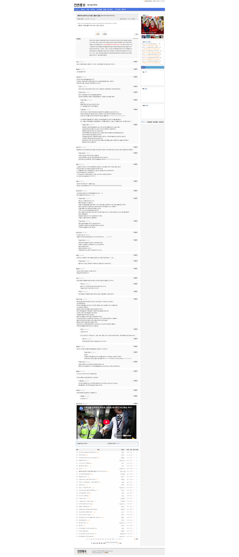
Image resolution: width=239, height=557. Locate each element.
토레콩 (78, 390)
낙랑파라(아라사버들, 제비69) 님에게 (88, 509)
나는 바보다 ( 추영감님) (84, 463)
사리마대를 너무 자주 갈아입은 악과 (88, 528)
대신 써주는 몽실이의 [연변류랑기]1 (88, 452)
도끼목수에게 (82, 455)
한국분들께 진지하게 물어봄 (86, 536)
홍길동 (78, 69)
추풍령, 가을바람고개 (84, 506)
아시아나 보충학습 (83, 495)
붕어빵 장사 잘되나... (84, 466)
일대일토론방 (92, 5)
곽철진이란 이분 (83, 460)
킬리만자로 (79, 190)
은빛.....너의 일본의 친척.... (85, 487)
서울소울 (78, 77)
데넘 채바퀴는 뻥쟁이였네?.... (86, 512)
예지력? (81, 525)
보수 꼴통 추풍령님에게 (85, 474)
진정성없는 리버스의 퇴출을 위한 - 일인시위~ (90, 517)
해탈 (77, 164)
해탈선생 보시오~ (83, 476)
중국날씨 (158, 1)
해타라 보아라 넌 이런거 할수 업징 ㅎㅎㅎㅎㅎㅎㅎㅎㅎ (92, 471)
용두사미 (78, 147)
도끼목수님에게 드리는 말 (85, 504)
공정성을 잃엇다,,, (83, 520)
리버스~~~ (81, 468)
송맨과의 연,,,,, (82, 485)
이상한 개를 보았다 (83, 531)
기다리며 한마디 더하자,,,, (85, 514)
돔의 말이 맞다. (82, 522)
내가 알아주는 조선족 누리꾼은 (86, 533)
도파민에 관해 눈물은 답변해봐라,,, (87, 490)
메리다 (82, 284)
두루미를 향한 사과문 (84, 493)
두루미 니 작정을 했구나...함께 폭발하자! (89, 482)
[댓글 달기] (135, 61)
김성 (77, 61)
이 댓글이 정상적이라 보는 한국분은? (88, 457)
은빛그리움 (80, 19)
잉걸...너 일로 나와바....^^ (89, 501)
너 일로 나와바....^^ (83, 498)
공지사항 (162, 1)
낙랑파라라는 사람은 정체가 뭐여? (87, 479)
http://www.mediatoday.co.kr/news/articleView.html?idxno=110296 (97, 23)
